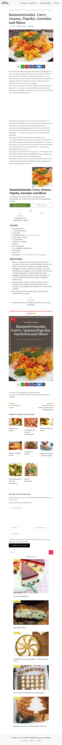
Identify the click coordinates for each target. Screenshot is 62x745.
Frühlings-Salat (35, 394)
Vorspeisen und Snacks (34, 392)
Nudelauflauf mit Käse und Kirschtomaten (29, 432)
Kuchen (56, 3)
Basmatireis (27, 394)
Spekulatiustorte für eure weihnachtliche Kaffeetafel (30, 726)
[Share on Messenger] (39, 67)
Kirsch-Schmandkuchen (20, 596)
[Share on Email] (35, 67)
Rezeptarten (33, 3)
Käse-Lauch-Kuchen (19, 628)
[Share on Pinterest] (27, 67)
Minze (40, 394)
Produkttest (46, 394)
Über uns (32, 740)
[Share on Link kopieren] (43, 67)
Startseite (24, 3)
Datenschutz (24, 740)
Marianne (30, 26)
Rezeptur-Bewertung (15, 502)
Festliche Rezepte (45, 3)
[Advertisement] (31, 106)
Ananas (21, 394)
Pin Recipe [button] (43, 205)
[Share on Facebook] (31, 67)
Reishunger (45, 71)
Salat (16, 10)
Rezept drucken (21, 205)
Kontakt (39, 740)
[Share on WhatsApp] (23, 67)
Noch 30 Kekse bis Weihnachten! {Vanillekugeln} (28, 693)
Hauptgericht (24, 392)
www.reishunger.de (23, 128)
